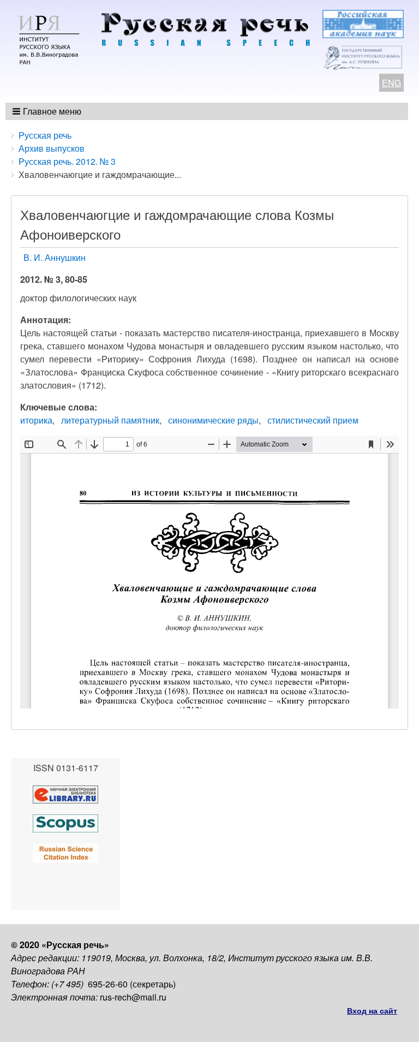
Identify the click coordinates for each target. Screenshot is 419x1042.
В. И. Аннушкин (54, 257)
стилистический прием (312, 420)
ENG (391, 82)
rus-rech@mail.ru (133, 997)
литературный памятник (110, 420)
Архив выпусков (52, 148)
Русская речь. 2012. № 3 (67, 161)
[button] (47, 111)
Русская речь (45, 135)
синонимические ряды (213, 420)
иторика (36, 420)
